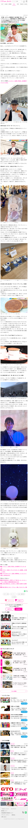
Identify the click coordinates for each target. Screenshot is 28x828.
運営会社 (13, 814)
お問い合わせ (3, 816)
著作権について (4, 810)
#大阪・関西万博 (21, 594)
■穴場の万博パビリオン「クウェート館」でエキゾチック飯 (14, 587)
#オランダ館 (6, 594)
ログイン (9, 609)
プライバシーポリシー (5, 814)
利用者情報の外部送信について (7, 812)
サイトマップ (13, 808)
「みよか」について (5, 808)
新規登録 (18, 609)
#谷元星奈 (14, 597)
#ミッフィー (13, 594)
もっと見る (14, 691)
